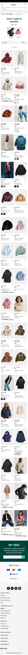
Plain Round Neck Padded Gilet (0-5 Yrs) (18, 426)
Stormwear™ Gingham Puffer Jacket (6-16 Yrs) (18, 265)
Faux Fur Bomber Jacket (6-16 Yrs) (5, 239)
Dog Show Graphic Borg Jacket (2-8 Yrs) (19, 211)
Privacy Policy (4, 635)
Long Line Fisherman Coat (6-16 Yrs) (5, 480)
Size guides (4, 615)
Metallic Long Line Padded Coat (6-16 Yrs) (18, 157)
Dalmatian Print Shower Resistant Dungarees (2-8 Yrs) (19, 73)
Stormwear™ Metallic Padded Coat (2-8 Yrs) (18, 480)
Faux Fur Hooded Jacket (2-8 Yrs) (18, 239)
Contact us (3, 623)
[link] (2, 648)
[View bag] (25, 4)
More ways (13, 578)
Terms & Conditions (6, 632)
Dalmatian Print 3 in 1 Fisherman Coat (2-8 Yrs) (6, 99)
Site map (3, 618)
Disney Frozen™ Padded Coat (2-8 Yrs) (5, 265)
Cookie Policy (4, 638)
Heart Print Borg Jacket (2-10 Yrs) (5, 345)
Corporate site (4, 626)
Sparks (2, 608)
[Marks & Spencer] (13, 5)
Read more (14, 24)
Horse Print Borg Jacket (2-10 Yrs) (5, 128)
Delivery (3, 595)
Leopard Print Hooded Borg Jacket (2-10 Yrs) (19, 346)
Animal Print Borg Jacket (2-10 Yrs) (5, 73)
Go (23, 557)
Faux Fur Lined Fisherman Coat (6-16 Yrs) (19, 451)
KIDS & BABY (9, 14)
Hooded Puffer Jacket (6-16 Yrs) (18, 184)
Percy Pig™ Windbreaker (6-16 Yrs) (5, 157)
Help (2, 602)
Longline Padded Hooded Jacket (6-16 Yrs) (19, 397)
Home (2, 14)
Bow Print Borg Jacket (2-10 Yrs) (5, 425)
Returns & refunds (5, 600)
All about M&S (4, 628)
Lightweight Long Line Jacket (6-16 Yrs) (5, 291)
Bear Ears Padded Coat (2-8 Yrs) (5, 505)
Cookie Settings (5, 644)
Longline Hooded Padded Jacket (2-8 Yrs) (5, 318)
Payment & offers (5, 613)
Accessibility (4, 641)
